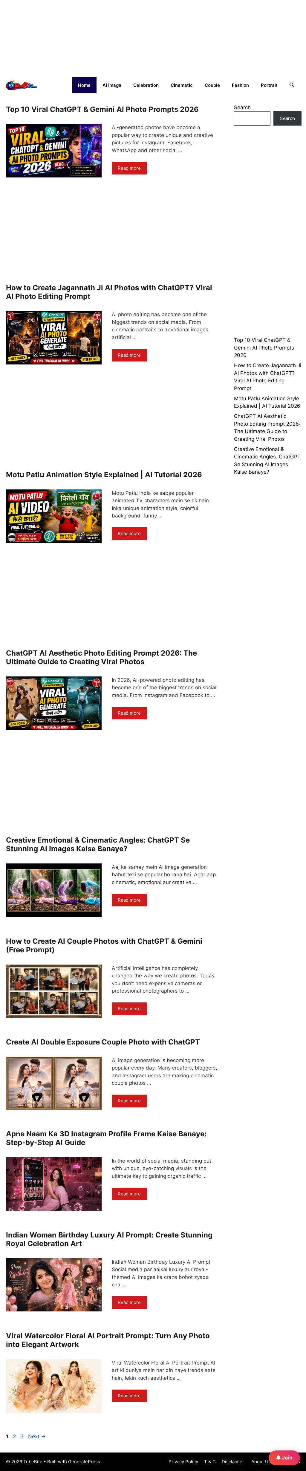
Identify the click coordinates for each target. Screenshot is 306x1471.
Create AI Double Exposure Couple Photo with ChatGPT (103, 1042)
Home (84, 85)
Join (287, 1457)
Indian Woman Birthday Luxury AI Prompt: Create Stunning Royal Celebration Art (109, 1239)
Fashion (240, 85)
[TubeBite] (21, 85)
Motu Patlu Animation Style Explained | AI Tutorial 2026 (104, 474)
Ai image (111, 85)
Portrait (269, 85)
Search (242, 107)
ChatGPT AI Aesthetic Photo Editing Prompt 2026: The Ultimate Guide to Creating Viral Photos (101, 657)
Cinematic (182, 85)
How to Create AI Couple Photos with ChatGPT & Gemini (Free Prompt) (104, 945)
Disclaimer (233, 1461)
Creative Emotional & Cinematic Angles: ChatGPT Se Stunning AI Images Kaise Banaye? (98, 844)
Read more (129, 168)
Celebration (146, 85)
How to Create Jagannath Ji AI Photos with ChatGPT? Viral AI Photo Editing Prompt (109, 292)
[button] (292, 85)
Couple (212, 85)
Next (37, 1436)
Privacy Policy (183, 1461)
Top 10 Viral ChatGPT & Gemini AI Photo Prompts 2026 (102, 109)
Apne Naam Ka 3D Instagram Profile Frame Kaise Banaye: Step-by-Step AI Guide (106, 1138)
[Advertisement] (45, 37)
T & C (210, 1461)
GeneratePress (84, 1461)
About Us (260, 1461)
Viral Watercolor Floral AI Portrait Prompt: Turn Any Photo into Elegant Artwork (108, 1340)
